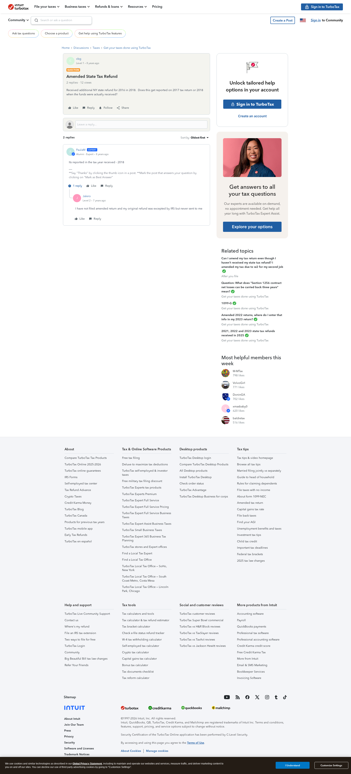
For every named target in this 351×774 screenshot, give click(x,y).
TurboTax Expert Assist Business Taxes (146, 523)
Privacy (69, 736)
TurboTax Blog (74, 509)
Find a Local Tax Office (137, 559)
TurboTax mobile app (79, 528)
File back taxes (246, 515)
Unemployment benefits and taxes (259, 528)
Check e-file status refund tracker (143, 633)
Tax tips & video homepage (255, 458)
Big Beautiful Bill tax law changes (86, 658)
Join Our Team (74, 724)
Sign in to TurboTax (255, 104)
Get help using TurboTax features (100, 33)
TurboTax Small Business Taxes (142, 530)
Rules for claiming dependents (257, 483)
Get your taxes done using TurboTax (127, 48)
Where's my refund (77, 626)
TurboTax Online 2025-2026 (83, 464)
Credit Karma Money (78, 503)
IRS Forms (71, 477)
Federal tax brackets (250, 554)
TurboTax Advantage (193, 490)
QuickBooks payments (251, 626)
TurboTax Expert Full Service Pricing (145, 507)
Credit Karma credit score (253, 646)
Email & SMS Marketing (252, 665)
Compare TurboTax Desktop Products (204, 464)
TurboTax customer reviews (197, 614)
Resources (135, 7)
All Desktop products (193, 470)
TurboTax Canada (76, 515)
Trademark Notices (76, 754)
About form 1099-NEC (251, 496)
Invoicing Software (249, 678)
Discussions (81, 48)
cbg (78, 59)
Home (66, 48)
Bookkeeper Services (251, 671)
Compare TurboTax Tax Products (86, 458)
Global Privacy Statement (87, 763)
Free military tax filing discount (142, 481)
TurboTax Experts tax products (141, 487)
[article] (136, 168)
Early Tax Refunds (76, 535)
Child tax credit (247, 541)
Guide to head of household (255, 477)
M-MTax (238, 371)
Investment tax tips (249, 535)
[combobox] (61, 20)
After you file (229, 276)
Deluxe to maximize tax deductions (145, 464)
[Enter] (35, 20)
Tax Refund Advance (78, 490)
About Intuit (72, 719)
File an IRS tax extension (80, 633)
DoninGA (239, 394)
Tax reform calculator (135, 678)
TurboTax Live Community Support (87, 614)
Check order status (192, 483)
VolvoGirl (239, 383)
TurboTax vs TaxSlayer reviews (199, 633)
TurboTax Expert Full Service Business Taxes (146, 515)
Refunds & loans (107, 7)
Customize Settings (331, 765)
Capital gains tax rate (250, 509)
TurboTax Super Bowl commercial (201, 620)
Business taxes (75, 7)
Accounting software (250, 614)
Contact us (71, 620)
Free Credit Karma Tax (251, 652)
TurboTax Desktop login (195, 458)
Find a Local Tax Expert (137, 553)
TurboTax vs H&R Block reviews (200, 626)
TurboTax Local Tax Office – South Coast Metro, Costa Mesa (144, 578)
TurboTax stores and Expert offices (144, 547)
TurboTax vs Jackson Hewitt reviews (203, 646)
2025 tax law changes (251, 560)
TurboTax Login (75, 646)
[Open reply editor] (136, 124)
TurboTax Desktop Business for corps (204, 496)
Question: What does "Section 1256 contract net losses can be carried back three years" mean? (251, 287)
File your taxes (45, 7)
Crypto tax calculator (135, 652)
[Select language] (303, 20)
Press (67, 730)
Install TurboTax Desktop (196, 477)
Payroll (241, 620)
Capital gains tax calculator (139, 658)
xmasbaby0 (240, 406)
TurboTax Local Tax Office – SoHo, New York (144, 568)
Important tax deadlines (252, 547)
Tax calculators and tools (138, 614)
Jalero (87, 196)
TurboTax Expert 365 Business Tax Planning (144, 538)
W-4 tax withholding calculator (142, 639)
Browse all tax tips (248, 464)
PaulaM (80, 150)
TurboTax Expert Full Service (140, 500)
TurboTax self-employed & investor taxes (145, 473)
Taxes (96, 48)
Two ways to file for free (80, 639)
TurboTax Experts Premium (139, 494)
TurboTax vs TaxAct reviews (197, 639)
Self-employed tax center (81, 483)
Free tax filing (131, 458)
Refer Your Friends (76, 665)
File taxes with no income (253, 490)
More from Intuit (247, 658)
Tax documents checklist (138, 671)
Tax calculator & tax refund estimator (145, 620)
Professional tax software (253, 633)
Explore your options (252, 226)
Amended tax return (250, 503)
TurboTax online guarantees (83, 470)
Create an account (252, 116)
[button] (282, 20)
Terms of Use (195, 743)
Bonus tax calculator (135, 665)
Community (16, 20)
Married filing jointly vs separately (259, 470)
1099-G (226, 303)
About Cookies (131, 751)
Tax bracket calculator (136, 626)
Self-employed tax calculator (140, 646)
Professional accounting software (258, 639)
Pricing (157, 7)
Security (69, 742)
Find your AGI (246, 522)
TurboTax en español (78, 541)
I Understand (292, 765)
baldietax (239, 418)
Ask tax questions (23, 33)
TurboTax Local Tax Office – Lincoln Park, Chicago (145, 589)
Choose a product (56, 33)
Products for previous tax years (84, 522)
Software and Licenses (79, 748)
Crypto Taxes (73, 496)
